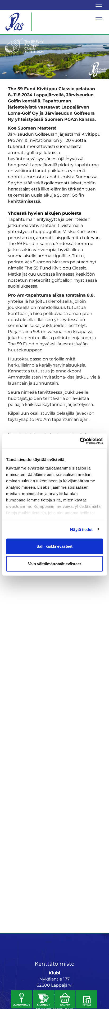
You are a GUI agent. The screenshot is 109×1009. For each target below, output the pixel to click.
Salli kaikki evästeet (54, 546)
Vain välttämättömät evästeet (54, 563)
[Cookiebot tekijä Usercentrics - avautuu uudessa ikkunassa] (80, 440)
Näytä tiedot (81, 529)
